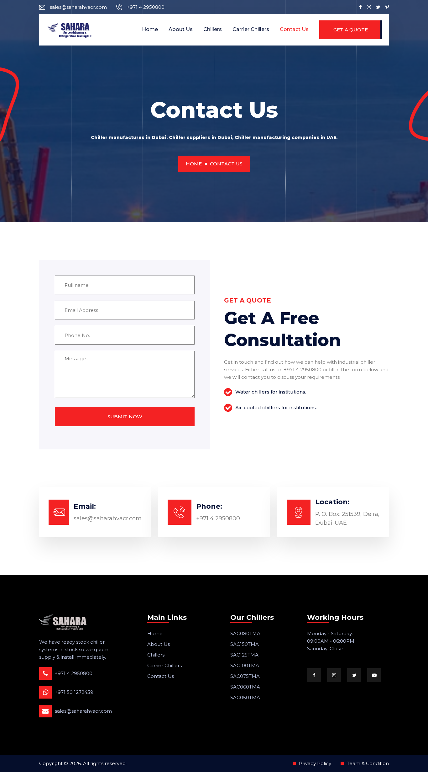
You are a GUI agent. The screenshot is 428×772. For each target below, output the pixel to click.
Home (150, 29)
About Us (181, 29)
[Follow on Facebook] (314, 675)
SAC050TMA (245, 697)
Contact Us (294, 29)
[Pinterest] (387, 7)
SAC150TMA (244, 644)
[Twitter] (378, 7)
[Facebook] (360, 7)
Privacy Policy (315, 763)
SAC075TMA (245, 676)
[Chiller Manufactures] (69, 30)
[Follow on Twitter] (354, 675)
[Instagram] (369, 7)
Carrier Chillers (250, 29)
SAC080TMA (245, 633)
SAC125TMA (244, 655)
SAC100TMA (244, 665)
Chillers (212, 29)
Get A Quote (350, 30)
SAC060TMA (245, 687)
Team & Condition (368, 763)
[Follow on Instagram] (334, 675)
